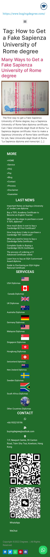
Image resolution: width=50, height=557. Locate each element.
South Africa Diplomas (17, 393)
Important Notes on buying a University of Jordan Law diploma (25, 207)
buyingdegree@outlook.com (20, 431)
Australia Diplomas (16, 312)
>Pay (9, 173)
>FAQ (9, 169)
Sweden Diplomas (15, 380)
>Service (11, 164)
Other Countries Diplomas (19, 408)
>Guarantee (12, 194)
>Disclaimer (12, 190)
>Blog (9, 177)
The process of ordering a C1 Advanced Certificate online (20, 253)
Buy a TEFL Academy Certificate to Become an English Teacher (23, 213)
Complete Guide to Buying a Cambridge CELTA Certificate (20, 246)
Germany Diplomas (16, 322)
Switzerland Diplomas (16, 362)
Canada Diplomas (16, 294)
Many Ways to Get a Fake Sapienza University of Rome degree (22, 67)
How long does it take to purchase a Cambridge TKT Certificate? (24, 233)
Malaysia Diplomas (16, 331)
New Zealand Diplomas (17, 370)
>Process (11, 186)
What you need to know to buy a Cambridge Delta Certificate (22, 240)
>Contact (11, 181)
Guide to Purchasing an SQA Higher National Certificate (23, 266)
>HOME (10, 160)
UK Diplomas (13, 303)
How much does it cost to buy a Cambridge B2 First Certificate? (22, 227)
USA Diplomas (13, 283)
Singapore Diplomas (16, 342)
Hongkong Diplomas (16, 351)
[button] (25, 21)
